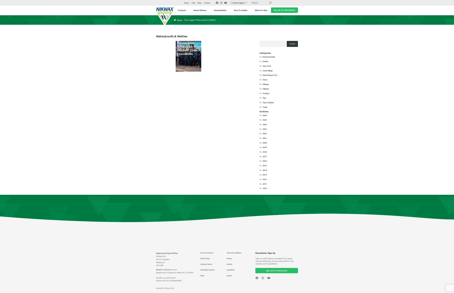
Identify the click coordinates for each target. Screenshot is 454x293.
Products (182, 10)
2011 (265, 184)
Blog (199, 3)
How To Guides (240, 10)
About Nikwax (200, 10)
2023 (265, 129)
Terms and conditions (234, 253)
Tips (264, 98)
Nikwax (266, 84)
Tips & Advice (268, 102)
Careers (229, 275)
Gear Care (267, 66)
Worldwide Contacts (207, 270)
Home (186, 3)
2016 (265, 161)
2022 (265, 133)
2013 (265, 175)
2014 (265, 170)
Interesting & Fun (270, 75)
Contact (207, 3)
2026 (265, 115)
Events (265, 61)
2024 (265, 124)
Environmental (269, 57)
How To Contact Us (206, 253)
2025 (265, 120)
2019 (265, 147)
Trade (265, 107)
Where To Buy (261, 10)
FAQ (193, 3)
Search (292, 44)
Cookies (229, 264)
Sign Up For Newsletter (284, 10)
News (265, 80)
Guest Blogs (268, 70)
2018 (265, 152)
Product (266, 93)
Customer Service (206, 264)
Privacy (229, 258)
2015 (265, 166)
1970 (265, 188)
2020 (265, 143)
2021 (265, 138)
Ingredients (231, 270)
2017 (265, 156)
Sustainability (220, 10)
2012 (265, 179)
